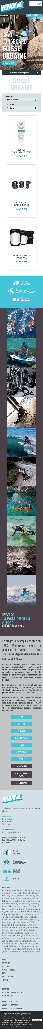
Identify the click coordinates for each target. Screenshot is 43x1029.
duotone (14, 903)
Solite (21, 941)
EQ (21, 906)
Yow (26, 951)
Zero (29, 951)
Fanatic (35, 906)
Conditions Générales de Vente (14, 837)
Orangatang (23, 925)
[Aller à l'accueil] (13, 11)
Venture (38, 949)
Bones (35, 893)
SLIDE (15, 938)
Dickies (14, 901)
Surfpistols (12, 946)
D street (29, 898)
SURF (4, 960)
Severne (9, 935)
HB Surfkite (22, 911)
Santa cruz (34, 933)
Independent (25, 914)
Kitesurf (21, 731)
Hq (19, 914)
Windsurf (21, 724)
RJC (22, 930)
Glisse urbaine (21, 752)
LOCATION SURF (7, 989)
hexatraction (36, 911)
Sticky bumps (23, 943)
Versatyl (5, 951)
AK (3, 890)
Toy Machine (6, 949)
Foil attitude (18, 909)
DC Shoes (5, 901)
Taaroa (24, 946)
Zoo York (37, 951)
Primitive (23, 927)
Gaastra (37, 909)
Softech (11, 941)
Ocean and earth (7, 925)
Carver (7, 895)
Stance (9, 943)
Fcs (39, 906)
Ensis (18, 906)
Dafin (33, 898)
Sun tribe (30, 943)
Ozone (30, 925)
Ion (30, 914)
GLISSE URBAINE (8, 976)
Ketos (14, 917)
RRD (3, 933)
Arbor (3, 893)
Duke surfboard (7, 903)
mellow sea (21, 919)
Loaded (18, 917)
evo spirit (25, 906)
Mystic (32, 919)
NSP (30, 922)
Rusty (12, 933)
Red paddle (17, 930)
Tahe (28, 946)
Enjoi (14, 906)
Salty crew (27, 933)
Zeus (32, 951)
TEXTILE (5, 980)
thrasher (32, 946)
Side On (24, 935)
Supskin (36, 943)
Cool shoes (5, 898)
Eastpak (26, 903)
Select (4, 935)
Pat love (34, 925)
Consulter (9, 63)
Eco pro (32, 903)
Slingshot (20, 938)
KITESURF (5, 966)
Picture (4, 927)
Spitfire (4, 943)
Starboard (15, 943)
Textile (21, 759)
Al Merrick (21, 890)
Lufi (33, 917)
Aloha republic (29, 890)
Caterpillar (13, 895)
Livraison (6, 842)
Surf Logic (5, 946)
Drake (32, 901)
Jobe (3, 917)
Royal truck (33, 930)
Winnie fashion (19, 951)
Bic (21, 893)
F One (31, 906)
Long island (24, 917)
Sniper (33, 938)
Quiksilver (35, 927)
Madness (9, 919)
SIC (20, 935)
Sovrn (25, 941)
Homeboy (15, 914)
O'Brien (34, 922)
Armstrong (9, 893)
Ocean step (16, 925)
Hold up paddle (7, 914)
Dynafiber (21, 903)
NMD (14, 922)
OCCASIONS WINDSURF (10, 1002)
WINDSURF (6, 963)
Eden (36, 903)
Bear (18, 893)
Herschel (29, 911)
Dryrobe (37, 901)
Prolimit (29, 927)
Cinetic (27, 895)
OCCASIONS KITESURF (10, 1005)
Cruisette (18, 898)
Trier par (10, 105)
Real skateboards (7, 930)
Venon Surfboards (29, 949)
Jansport (34, 914)
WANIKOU (12, 951)
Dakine (38, 898)
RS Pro (8, 933)
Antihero (37, 890)
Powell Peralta (16, 927)
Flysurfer (11, 909)
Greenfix (12, 911)
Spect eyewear (31, 941)
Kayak (21, 745)
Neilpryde (10, 922)
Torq (37, 946)
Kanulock (9, 917)
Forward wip (26, 909)
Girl (3, 911)
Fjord (3, 909)
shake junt (15, 935)
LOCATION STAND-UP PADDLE (12, 992)
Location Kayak (21, 783)
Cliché (37, 895)
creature (12, 898)
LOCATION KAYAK (8, 996)
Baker (14, 893)
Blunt (31, 893)
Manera (14, 919)
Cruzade (23, 898)
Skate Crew (30, 935)
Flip (7, 909)
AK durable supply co (11, 890)
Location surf (21, 766)
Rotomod (27, 930)
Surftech (19, 946)
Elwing (10, 906)
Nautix (4, 922)
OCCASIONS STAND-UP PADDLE (12, 1008)
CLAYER (31, 895)
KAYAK (4, 973)
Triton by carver (19, 949)
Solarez (16, 941)
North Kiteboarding (22, 922)
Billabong (26, 893)
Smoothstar (27, 938)
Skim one (9, 938)
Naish (36, 919)
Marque (9, 96)
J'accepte (37, 1020)
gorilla (7, 911)
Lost (30, 917)
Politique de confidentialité (13, 840)
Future (33, 909)
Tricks (12, 949)
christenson (20, 895)
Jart (39, 914)
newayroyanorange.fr (13, 832)
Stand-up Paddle (21, 738)
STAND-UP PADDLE (8, 970)
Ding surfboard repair (23, 901)
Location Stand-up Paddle (21, 774)
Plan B (9, 927)
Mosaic (27, 919)
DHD (10, 901)
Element (4, 906)
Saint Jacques (19, 933)
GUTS (16, 911)
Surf (22, 717)
